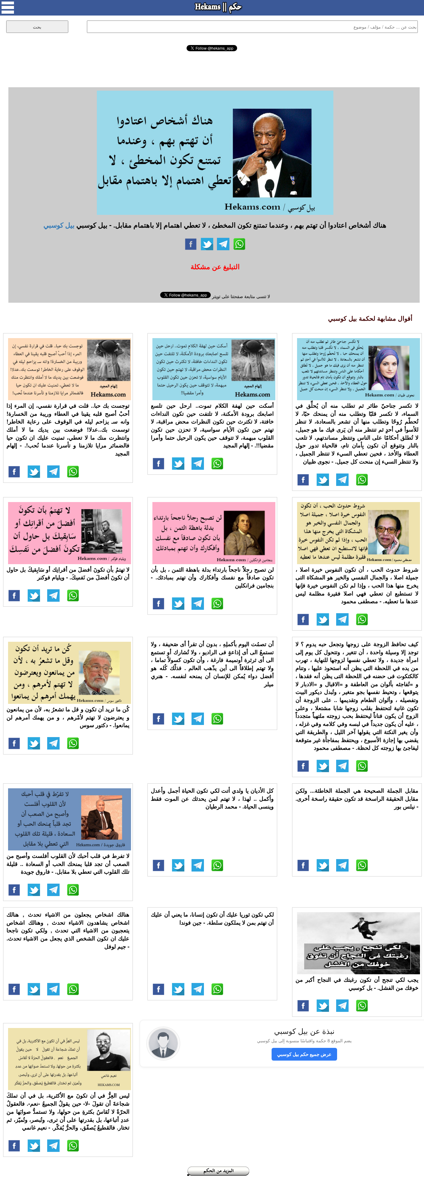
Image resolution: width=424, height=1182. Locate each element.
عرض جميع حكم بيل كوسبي (304, 1054)
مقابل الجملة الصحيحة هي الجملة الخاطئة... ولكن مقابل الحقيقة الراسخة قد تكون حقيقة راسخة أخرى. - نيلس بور (356, 798)
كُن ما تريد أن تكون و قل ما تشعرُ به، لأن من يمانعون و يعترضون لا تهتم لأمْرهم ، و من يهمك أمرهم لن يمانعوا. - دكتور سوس (68, 717)
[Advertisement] (212, 68)
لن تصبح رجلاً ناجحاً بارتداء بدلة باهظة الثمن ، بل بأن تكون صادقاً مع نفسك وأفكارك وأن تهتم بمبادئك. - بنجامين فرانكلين (212, 577)
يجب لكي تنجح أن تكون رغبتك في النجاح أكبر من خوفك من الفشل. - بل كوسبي (356, 984)
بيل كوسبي (58, 225)
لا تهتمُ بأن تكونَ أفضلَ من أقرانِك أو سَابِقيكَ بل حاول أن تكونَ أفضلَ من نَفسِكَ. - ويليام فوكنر (68, 573)
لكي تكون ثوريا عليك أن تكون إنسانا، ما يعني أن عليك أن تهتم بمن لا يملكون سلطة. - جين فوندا (212, 918)
